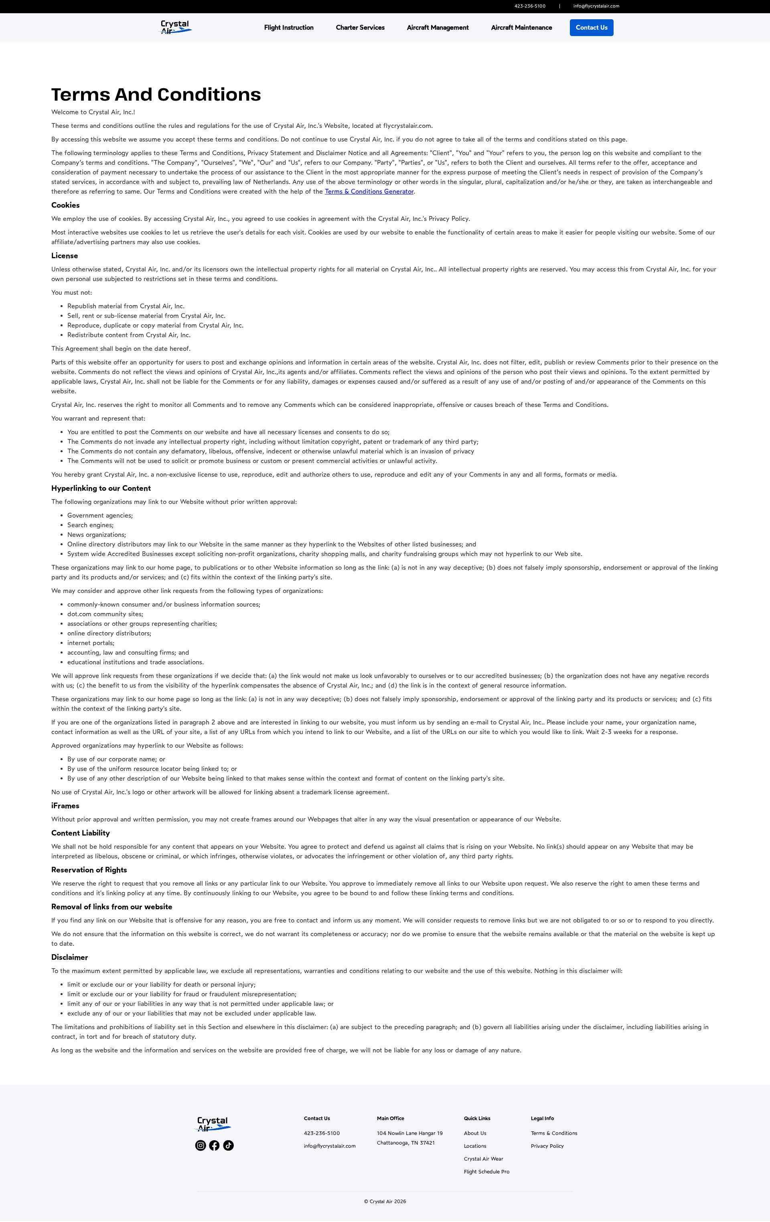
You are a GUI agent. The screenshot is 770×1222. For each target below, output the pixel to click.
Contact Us (592, 27)
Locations (475, 1146)
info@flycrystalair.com (330, 1146)
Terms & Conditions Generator (369, 191)
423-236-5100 (322, 1133)
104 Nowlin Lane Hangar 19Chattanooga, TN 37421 (410, 1138)
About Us (475, 1133)
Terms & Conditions (554, 1133)
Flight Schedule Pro (487, 1172)
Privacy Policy (547, 1146)
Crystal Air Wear (483, 1159)
